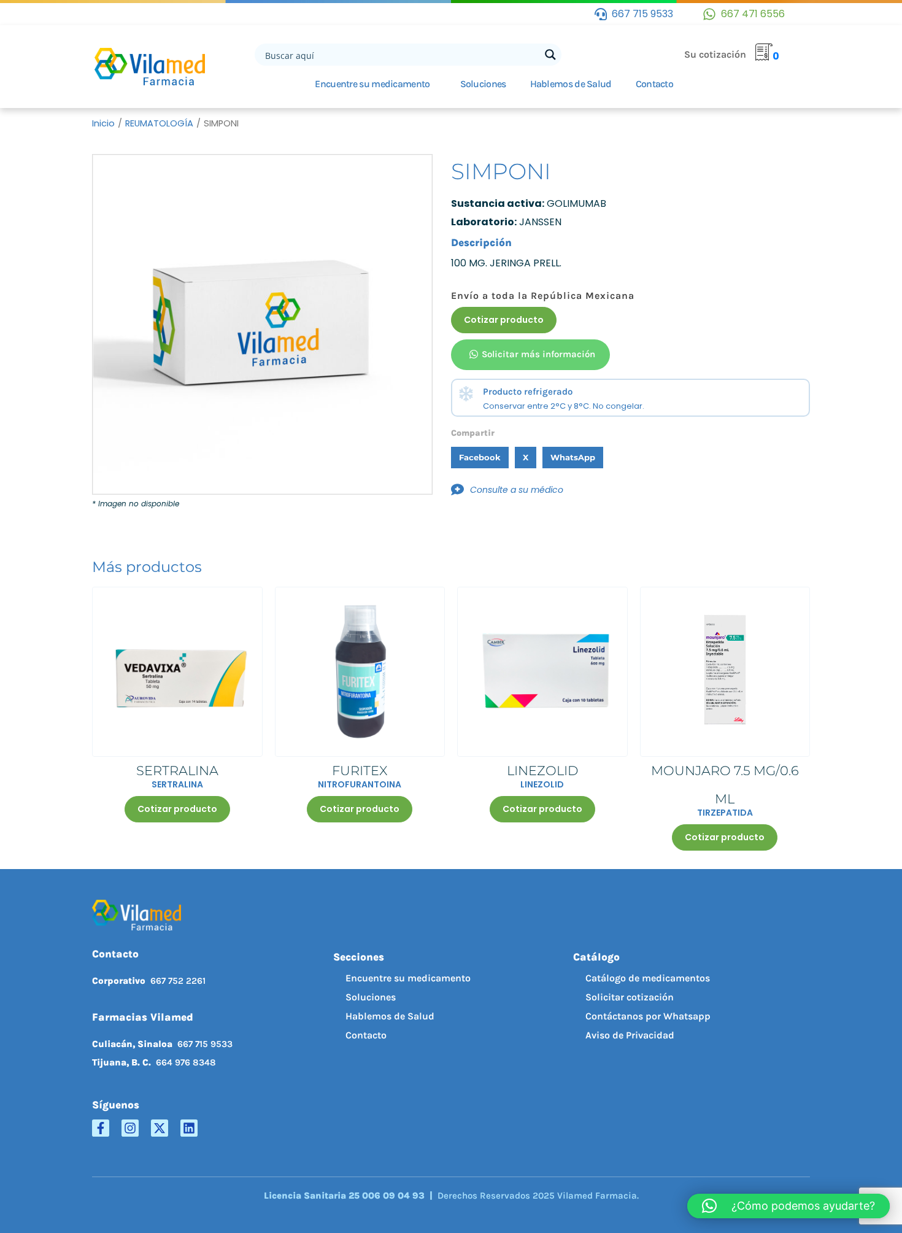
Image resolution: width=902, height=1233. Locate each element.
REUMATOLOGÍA (159, 123)
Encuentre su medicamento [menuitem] (408, 978)
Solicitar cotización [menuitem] (629, 997)
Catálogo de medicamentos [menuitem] (647, 978)
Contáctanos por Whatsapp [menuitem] (648, 1016)
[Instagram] (130, 1128)
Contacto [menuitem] (366, 1035)
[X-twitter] (159, 1128)
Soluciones (483, 84)
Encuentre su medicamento (372, 84)
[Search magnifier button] (550, 54)
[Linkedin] (189, 1128)
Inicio (103, 123)
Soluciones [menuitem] (370, 997)
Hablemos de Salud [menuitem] (389, 1016)
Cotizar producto (504, 320)
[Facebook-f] (100, 1128)
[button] (480, 457)
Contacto (654, 84)
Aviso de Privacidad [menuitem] (629, 1035)
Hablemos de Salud (571, 84)
